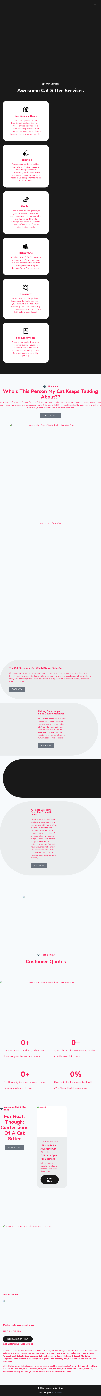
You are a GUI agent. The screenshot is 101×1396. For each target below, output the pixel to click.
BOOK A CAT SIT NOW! (17, 1339)
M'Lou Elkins (57, 1393)
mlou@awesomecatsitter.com (22, 1325)
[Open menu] (95, 4)
